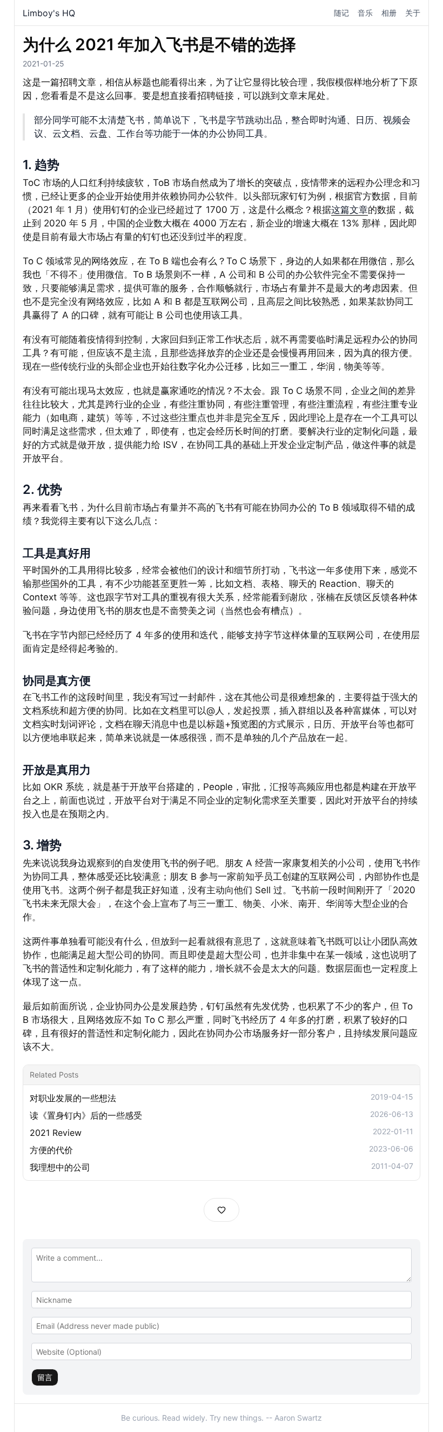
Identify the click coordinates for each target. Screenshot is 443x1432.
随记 (341, 12)
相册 (389, 12)
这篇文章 (349, 209)
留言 (44, 1377)
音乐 (365, 12)
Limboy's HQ (49, 13)
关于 (412, 12)
